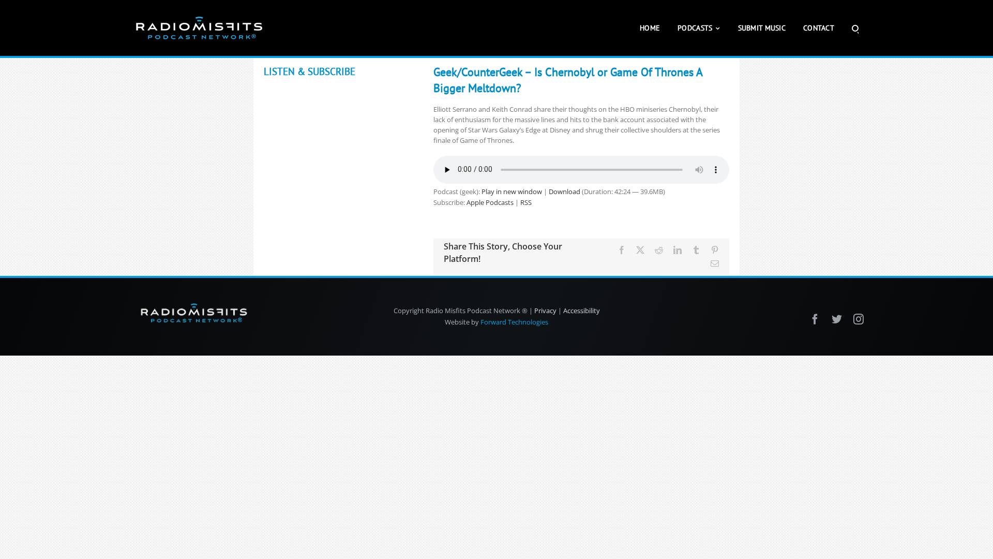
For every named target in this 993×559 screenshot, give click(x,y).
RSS (526, 202)
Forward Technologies (514, 322)
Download (564, 191)
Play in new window (512, 191)
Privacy (545, 310)
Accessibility (581, 310)
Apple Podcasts (490, 202)
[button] (855, 28)
